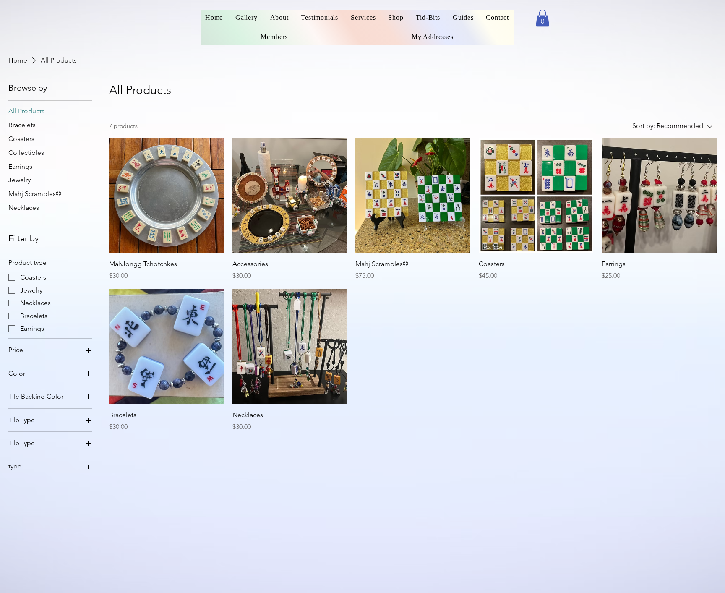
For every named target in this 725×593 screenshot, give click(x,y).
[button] (542, 18)
